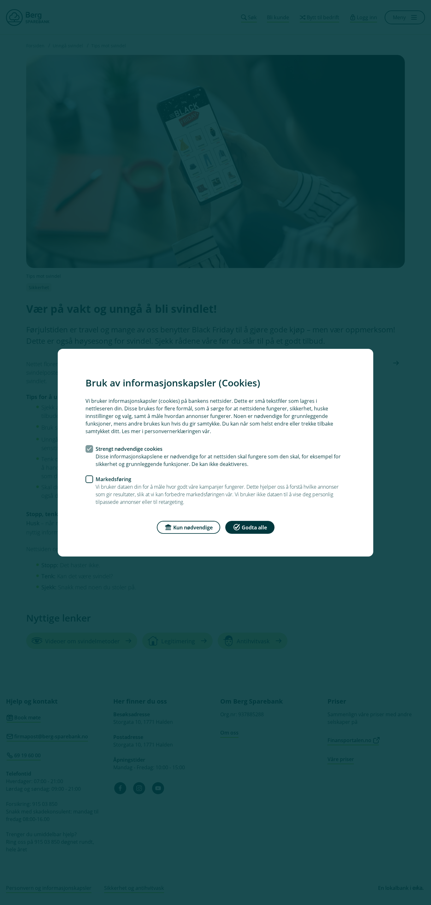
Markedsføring (113, 478)
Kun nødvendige (193, 527)
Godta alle (254, 527)
